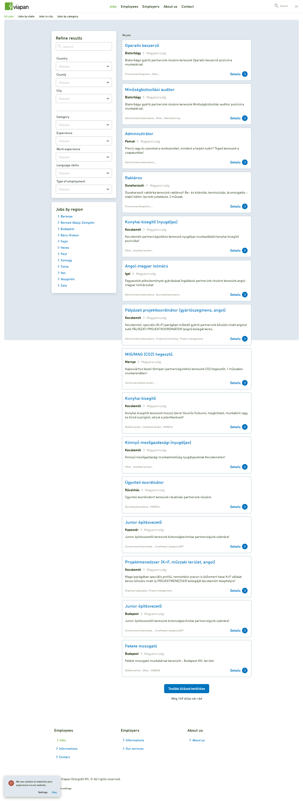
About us (170, 6)
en (296, 6)
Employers (150, 6)
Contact (187, 6)
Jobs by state (26, 16)
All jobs (9, 16)
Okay (54, 792)
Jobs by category (67, 16)
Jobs (113, 6)
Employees (129, 6)
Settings (43, 792)
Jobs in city (46, 16)
